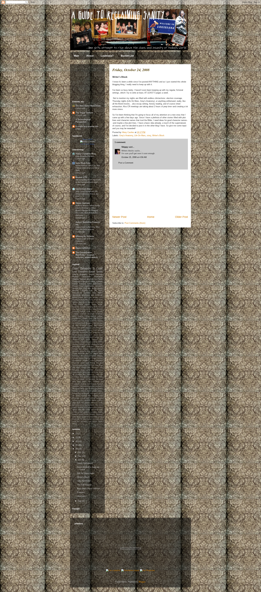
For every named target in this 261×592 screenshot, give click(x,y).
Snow (101, 372)
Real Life (87, 365)
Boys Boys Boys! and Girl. (89, 488)
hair (96, 405)
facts (78, 402)
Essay (74, 328)
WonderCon (76, 391)
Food (81, 286)
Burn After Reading (96, 309)
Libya (82, 342)
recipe (74, 297)
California (76, 281)
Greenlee (75, 332)
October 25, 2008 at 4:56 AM (134, 157)
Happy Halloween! (85, 463)
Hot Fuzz (88, 332)
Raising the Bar (96, 363)
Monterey (75, 351)
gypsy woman (90, 405)
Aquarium (91, 302)
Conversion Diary (84, 189)
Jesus (95, 335)
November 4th (77, 356)
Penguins (92, 356)
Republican (77, 293)
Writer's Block (158, 135)
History (99, 274)
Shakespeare (77, 372)
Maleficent (75, 346)
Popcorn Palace (78, 358)
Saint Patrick (81, 367)
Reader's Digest (78, 365)
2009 (86, 297)
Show (96, 372)
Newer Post (119, 216)
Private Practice (97, 358)
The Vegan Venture (84, 113)
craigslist (100, 398)
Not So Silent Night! (86, 473)
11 (77, 437)
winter (100, 421)
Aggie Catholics (83, 248)
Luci (86, 344)
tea (78, 419)
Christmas (99, 314)
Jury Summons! (84, 481)
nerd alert (81, 409)
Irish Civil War (85, 288)
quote (81, 414)
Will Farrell (76, 388)
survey (100, 417)
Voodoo (100, 384)
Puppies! (81, 492)
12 (77, 433)
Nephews (81, 353)
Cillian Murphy (77, 316)
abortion (90, 279)
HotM (95, 332)
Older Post (181, 216)
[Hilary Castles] (87, 141)
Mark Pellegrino (87, 346)
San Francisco (92, 367)
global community (91, 402)
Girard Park (92, 330)
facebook (99, 295)
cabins (83, 393)
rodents (92, 414)
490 (86, 300)
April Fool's (83, 302)
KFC (82, 339)
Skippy (124, 147)
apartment (86, 295)
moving (100, 407)
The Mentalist (90, 379)
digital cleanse (97, 400)
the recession (82, 421)
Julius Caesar (94, 337)
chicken (95, 395)
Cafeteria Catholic (78, 311)
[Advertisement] (150, 192)
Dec (80, 452)
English (90, 325)
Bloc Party (76, 309)
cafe (87, 393)
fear (82, 402)
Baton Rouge (97, 304)
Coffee (92, 281)
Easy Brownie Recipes (85, 156)
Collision (85, 318)
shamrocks (85, 417)
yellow (74, 423)
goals (101, 402)
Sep (80, 501)
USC (89, 381)
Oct (80, 460)
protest (100, 412)
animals (94, 391)
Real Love (94, 365)
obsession (94, 409)
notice (88, 409)
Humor (75, 276)
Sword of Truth (93, 374)
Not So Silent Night (94, 353)
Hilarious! (81, 496)
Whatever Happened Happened (91, 386)
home (101, 405)
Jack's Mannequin (85, 335)
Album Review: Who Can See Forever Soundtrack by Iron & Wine (88, 168)
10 (77, 441)
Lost (99, 268)
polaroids (87, 412)
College (99, 281)
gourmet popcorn (78, 405)
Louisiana (86, 276)
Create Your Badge (87, 144)
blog (79, 393)
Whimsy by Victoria (85, 236)
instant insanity (77, 407)
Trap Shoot (82, 381)
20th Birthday (94, 297)
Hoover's (99, 286)
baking (74, 393)
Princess (88, 358)
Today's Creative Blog (86, 154)
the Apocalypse (85, 419)
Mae (101, 344)
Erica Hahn (98, 325)
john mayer (88, 407)
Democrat (93, 321)
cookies (86, 398)
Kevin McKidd (92, 339)
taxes (74, 419)
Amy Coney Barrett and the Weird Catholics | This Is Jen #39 (87, 193)
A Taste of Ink (93, 300)
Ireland (75, 288)
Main (76, 55)
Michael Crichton (96, 349)
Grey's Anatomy (126, 135)
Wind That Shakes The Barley (91, 388)
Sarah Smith (96, 271)
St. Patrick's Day (79, 374)
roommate (99, 414)
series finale (76, 417)
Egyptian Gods (91, 323)
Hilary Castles (87, 139)
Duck (79, 323)
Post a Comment (125, 163)
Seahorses (99, 370)
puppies (75, 414)
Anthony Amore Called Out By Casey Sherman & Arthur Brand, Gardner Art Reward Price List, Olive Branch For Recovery (88, 210)
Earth (83, 323)
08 (77, 449)
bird (92, 295)
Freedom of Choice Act (94, 328)
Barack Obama (84, 304)
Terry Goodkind (85, 377)
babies (100, 391)
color (81, 398)
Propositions (76, 360)
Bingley (90, 307)
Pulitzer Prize (88, 360)
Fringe (74, 330)
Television (75, 377)
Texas (93, 377)
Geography (82, 330)
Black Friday (98, 307)
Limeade (88, 342)
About (89, 55)
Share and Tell (87, 372)
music (92, 274)
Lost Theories (80, 271)
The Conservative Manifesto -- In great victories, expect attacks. (87, 254)
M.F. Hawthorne (93, 344)
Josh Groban (84, 337)
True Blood (97, 293)
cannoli (83, 395)
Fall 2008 (80, 328)
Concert (100, 318)
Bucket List (127, 55)
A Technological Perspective (83, 120)
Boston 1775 (81, 177)
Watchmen (76, 386)
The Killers (80, 379)
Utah (88, 384)
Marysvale (99, 346)
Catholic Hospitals (87, 314)
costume (93, 398)
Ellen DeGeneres (95, 284)
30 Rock (81, 300)
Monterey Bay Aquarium (88, 351)
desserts (87, 400)
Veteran (94, 384)
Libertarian (76, 342)
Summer (87, 293)
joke (95, 407)
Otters (86, 356)
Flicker (75, 286)
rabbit (86, 414)
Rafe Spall (85, 363)
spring (91, 417)
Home (150, 216)
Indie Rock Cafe (83, 163)
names (74, 409)
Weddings (76, 295)
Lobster (81, 344)
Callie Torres (91, 311)
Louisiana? (107, 55)
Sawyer (82, 279)
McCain (74, 349)
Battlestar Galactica (79, 307)
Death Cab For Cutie (80, 321)
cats (89, 395)
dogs (74, 402)
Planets (100, 356)
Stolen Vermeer (83, 203)
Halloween (89, 286)
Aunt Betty (98, 279)
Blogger (142, 582)
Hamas (82, 332)
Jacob (94, 288)
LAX (101, 339)
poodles (94, 412)
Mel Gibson (83, 349)
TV (102, 374)
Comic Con (92, 318)
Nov (80, 456)
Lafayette (84, 290)
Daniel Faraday (79, 284)
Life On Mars (140, 135)
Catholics (85, 281)
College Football (90, 316)
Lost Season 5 (83, 268)
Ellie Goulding (81, 325)
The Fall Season (84, 485)
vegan (95, 421)
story (149, 135)
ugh (90, 421)
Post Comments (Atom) (135, 223)
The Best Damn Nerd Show (88, 106)
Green (100, 330)
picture (80, 412)
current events (77, 400)
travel (81, 297)
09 (77, 445)
